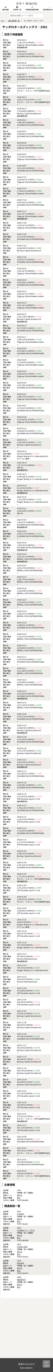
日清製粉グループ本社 (25, 1230)
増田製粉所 (21, 1279)
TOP (2, 20)
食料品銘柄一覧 (14, 20)
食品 (18, 1197)
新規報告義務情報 (32, 9)
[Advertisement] (26, 1331)
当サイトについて (27, 1363)
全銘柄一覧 (17, 9)
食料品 (19, 1195)
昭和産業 (20, 1263)
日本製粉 (20, 1214)
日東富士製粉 (22, 1246)
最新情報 (5, 9)
